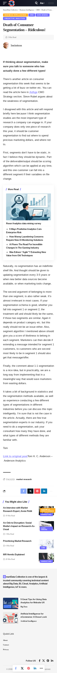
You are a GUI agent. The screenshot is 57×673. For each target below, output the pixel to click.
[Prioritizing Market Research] (46, 543)
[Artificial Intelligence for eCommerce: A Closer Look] (10, 618)
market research (24, 479)
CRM (32, 15)
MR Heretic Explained (13, 554)
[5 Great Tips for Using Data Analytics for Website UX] (10, 603)
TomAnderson (16, 45)
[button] (5, 3)
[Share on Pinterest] (28, 668)
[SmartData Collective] (11, 3)
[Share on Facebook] (16, 668)
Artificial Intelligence (29, 621)
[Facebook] (39, 661)
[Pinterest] (48, 661)
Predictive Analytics (15, 18)
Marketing (46, 514)
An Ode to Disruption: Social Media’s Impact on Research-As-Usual (19, 526)
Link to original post (15, 456)
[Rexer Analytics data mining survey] (28, 206)
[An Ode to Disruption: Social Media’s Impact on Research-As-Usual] (46, 525)
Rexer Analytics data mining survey (23, 223)
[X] (43, 661)
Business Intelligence (15, 15)
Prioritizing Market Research (17, 541)
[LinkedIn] (52, 661)
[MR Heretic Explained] (46, 557)
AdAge (33, 92)
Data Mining (42, 15)
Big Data (24, 607)
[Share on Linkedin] (35, 668)
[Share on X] (22, 668)
